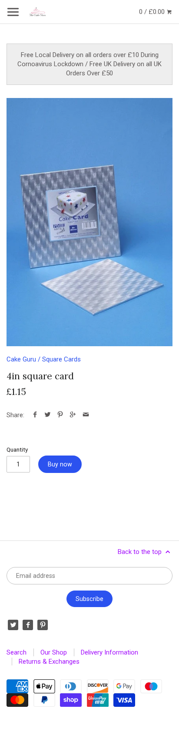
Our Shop (53, 652)
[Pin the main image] (60, 415)
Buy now (60, 464)
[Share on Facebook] (35, 415)
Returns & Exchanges (49, 661)
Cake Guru (21, 359)
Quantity (17, 449)
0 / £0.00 (152, 12)
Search (17, 652)
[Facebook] (28, 625)
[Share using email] (86, 415)
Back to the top (140, 552)
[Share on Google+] (73, 415)
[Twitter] (13, 625)
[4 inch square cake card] (89, 222)
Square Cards (61, 359)
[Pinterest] (42, 625)
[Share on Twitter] (47, 415)
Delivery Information (109, 652)
